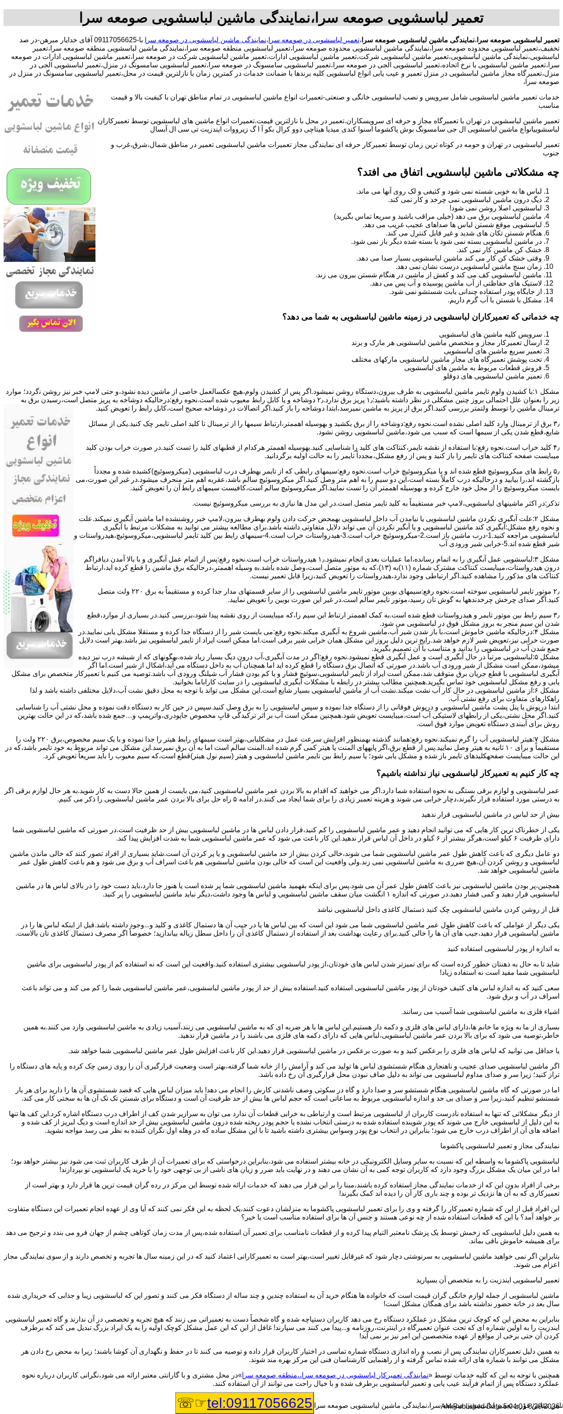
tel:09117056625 (259, 1403)
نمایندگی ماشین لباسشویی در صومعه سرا (205, 40)
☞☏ (244, 1403)
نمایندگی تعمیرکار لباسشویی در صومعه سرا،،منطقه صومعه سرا (335, 1375)
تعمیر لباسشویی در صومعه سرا (313, 40)
